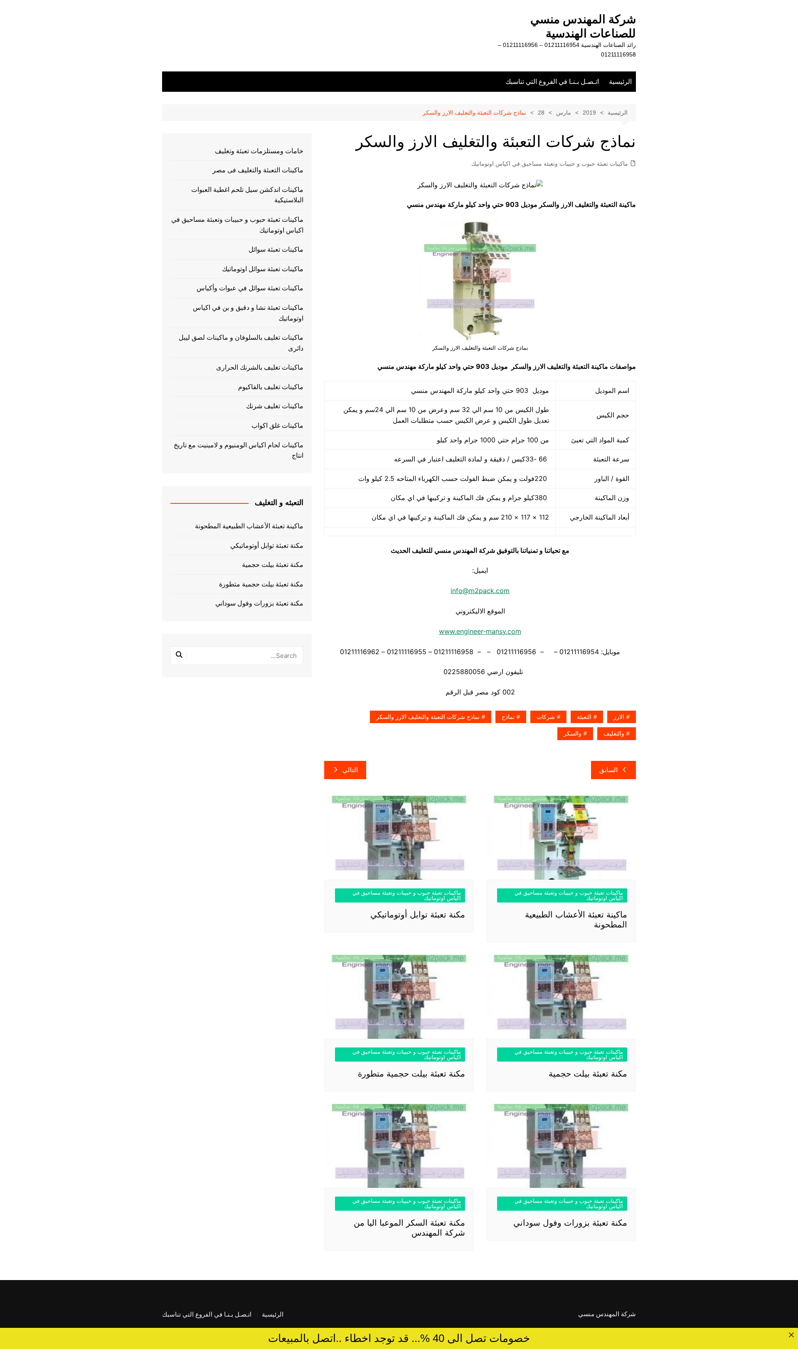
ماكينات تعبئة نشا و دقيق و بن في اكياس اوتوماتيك (248, 313)
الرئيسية (620, 81)
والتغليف (613, 733)
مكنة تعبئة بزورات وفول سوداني (570, 1222)
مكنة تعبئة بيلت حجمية (588, 1073)
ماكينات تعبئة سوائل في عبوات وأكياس (250, 288)
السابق (608, 769)
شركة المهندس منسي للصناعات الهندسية (583, 26)
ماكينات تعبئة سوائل (276, 249)
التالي (350, 769)
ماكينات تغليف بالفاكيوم (270, 386)
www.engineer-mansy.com (480, 631)
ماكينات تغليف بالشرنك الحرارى (259, 367)
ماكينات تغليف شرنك (274, 406)
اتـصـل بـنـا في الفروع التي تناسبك (552, 81)
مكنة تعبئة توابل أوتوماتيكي (417, 914)
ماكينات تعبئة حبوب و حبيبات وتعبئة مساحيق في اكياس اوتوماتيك (549, 163)
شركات (546, 717)
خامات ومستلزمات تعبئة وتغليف (259, 151)
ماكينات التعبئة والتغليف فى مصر (257, 170)
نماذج (508, 717)
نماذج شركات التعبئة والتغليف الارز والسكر (428, 717)
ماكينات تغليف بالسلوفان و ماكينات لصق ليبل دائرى (241, 343)
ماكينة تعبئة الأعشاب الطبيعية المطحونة (249, 526)
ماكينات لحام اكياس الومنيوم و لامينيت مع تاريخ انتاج (238, 450)
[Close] (791, 1335)
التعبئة (584, 717)
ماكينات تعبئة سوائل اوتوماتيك (262, 268)
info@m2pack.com (480, 590)
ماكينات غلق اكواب (277, 425)
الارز (618, 717)
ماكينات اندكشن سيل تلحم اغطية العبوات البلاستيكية (247, 195)
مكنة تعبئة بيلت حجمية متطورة (411, 1073)
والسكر (572, 733)
